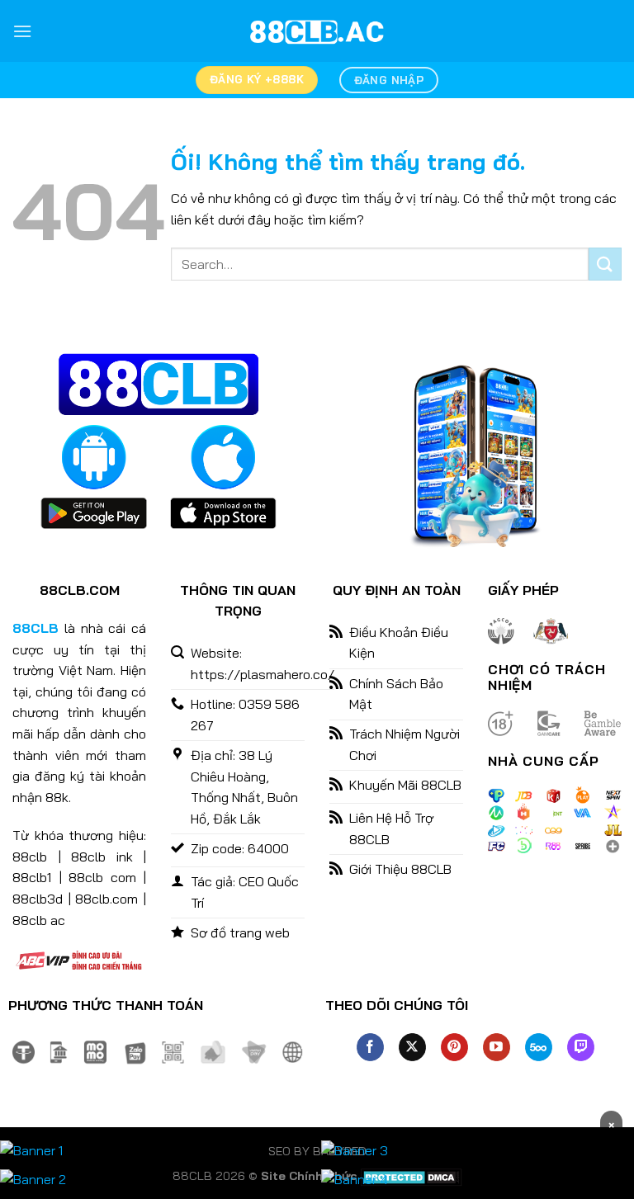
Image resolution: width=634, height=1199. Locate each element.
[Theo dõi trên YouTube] (496, 1047)
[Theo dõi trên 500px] (538, 1047)
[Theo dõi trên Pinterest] (454, 1047)
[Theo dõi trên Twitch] (580, 1047)
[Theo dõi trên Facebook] (370, 1047)
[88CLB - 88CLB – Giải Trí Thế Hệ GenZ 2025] (317, 31)
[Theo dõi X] (412, 1047)
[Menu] (22, 31)
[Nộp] (605, 264)
